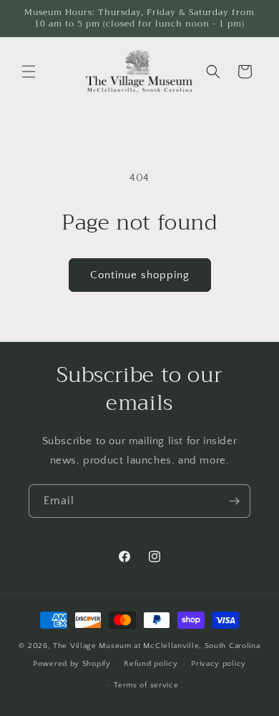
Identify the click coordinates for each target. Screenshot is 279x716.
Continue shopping (140, 275)
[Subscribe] (234, 501)
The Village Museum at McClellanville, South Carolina (156, 646)
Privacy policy (218, 663)
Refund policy (150, 663)
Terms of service (146, 685)
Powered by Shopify (72, 663)
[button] (28, 71)
